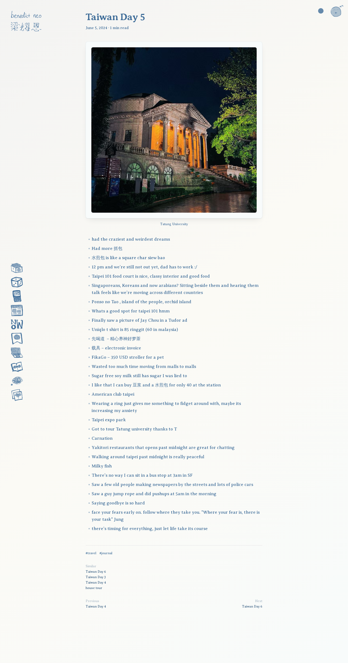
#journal (106, 553)
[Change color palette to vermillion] (320, 10)
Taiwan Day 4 (96, 582)
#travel (91, 553)
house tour (94, 588)
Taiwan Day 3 (96, 577)
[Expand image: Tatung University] (174, 130)
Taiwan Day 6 (96, 572)
